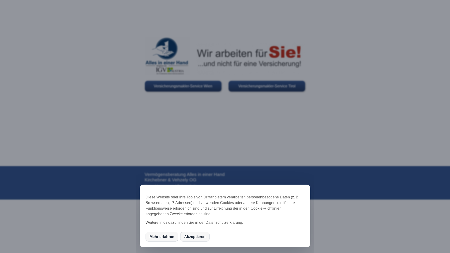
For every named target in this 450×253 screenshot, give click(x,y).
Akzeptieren (195, 237)
